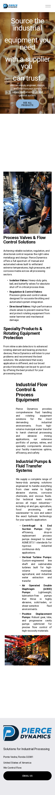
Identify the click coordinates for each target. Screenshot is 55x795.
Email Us (27, 776)
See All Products (27, 104)
